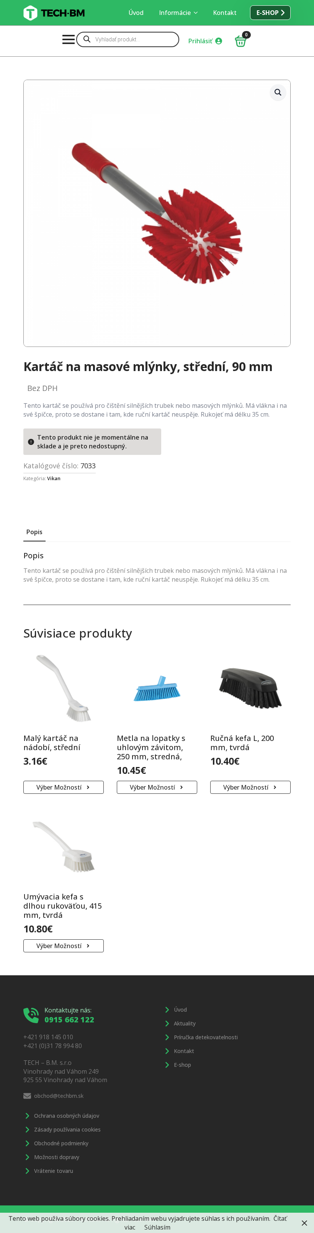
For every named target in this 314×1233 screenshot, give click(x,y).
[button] (278, 92)
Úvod (136, 12)
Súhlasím (157, 1227)
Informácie (175, 12)
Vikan (54, 478)
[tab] (34, 531)
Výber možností (59, 787)
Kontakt (225, 12)
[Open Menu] (68, 39)
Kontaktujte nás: (68, 1010)
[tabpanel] (157, 567)
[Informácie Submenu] (198, 12)
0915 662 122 (69, 1019)
